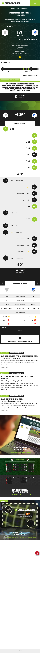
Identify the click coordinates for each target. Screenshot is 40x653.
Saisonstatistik (20, 283)
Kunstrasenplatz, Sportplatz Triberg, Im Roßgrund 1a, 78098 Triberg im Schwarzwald (20, 20)
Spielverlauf (20, 123)
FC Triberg (7, 26)
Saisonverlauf (37, 282)
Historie (2, 282)
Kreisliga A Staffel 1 (20, 8)
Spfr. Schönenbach (28, 39)
